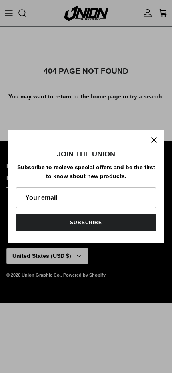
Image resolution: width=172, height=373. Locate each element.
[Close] (154, 140)
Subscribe (86, 222)
